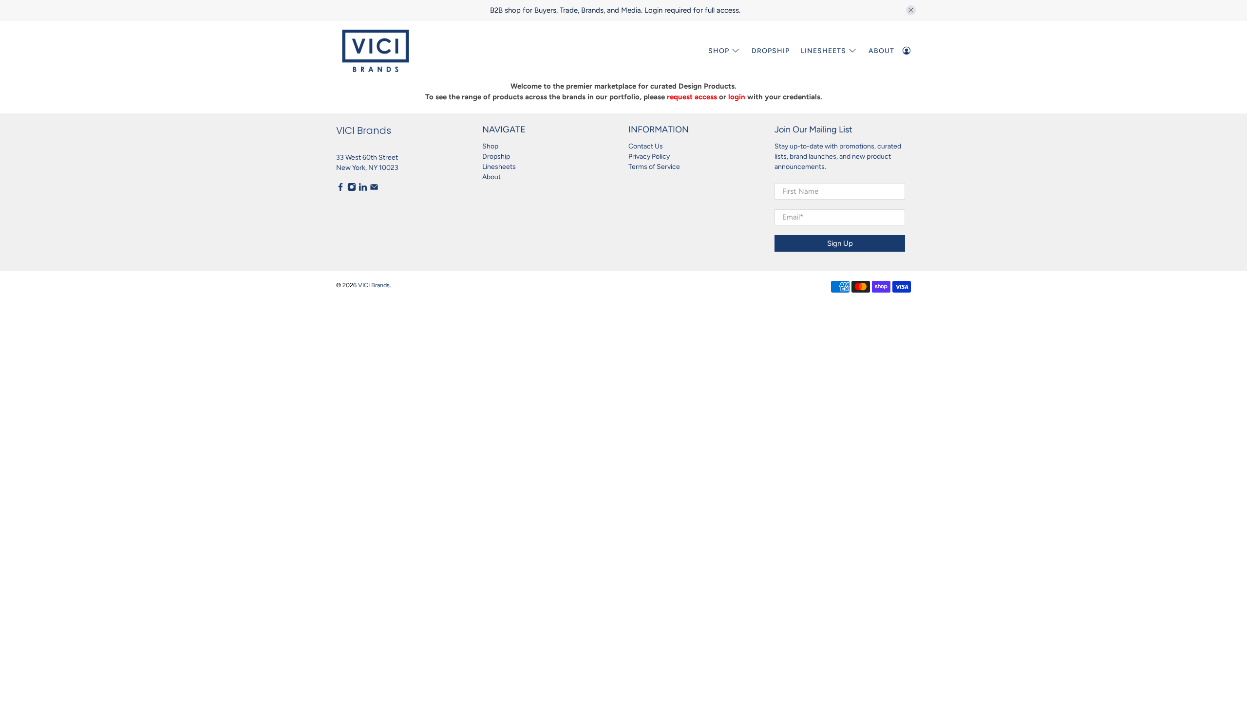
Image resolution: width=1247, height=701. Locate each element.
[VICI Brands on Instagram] (351, 189)
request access (692, 96)
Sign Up (840, 243)
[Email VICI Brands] (374, 189)
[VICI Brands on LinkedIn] (363, 189)
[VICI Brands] (375, 51)
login (736, 96)
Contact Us (645, 146)
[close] (911, 10)
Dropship (771, 51)
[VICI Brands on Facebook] (340, 189)
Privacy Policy (649, 156)
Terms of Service (654, 167)
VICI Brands (374, 285)
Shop (718, 51)
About (881, 51)
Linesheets (499, 167)
